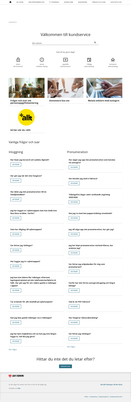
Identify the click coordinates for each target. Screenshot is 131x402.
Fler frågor (13, 349)
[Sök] (95, 43)
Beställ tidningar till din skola (111, 384)
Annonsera (82, 2)
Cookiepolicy (93, 396)
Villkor (86, 396)
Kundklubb (68, 2)
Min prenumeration (36, 2)
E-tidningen (54, 2)
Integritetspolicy (103, 396)
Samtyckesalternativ (116, 396)
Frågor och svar (98, 2)
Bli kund (20, 2)
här (19, 388)
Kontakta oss (116, 2)
